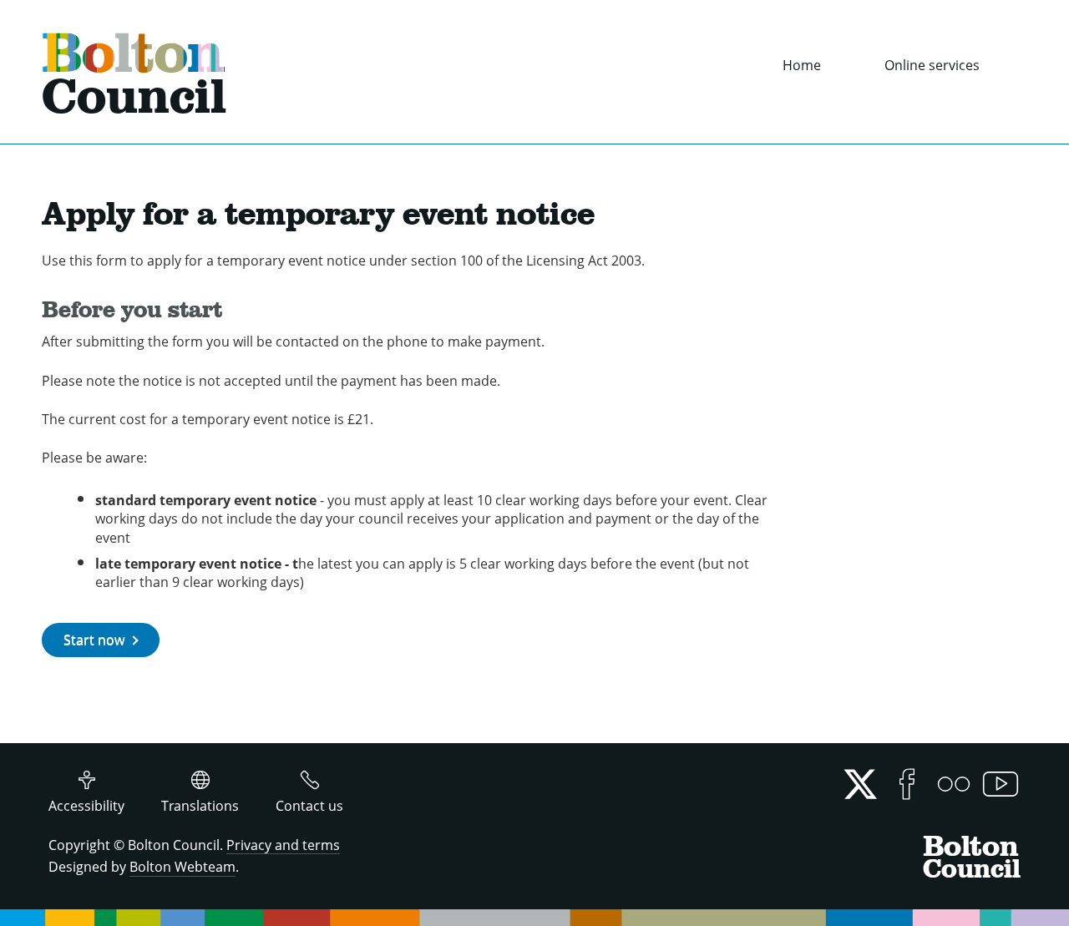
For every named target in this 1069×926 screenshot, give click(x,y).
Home (802, 65)
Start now (93, 639)
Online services (932, 65)
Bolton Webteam (182, 867)
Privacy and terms (283, 845)
